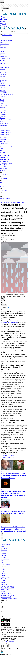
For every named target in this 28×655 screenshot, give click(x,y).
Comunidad (3, 80)
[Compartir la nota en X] (4, 305)
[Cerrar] (25, 29)
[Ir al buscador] (2, 11)
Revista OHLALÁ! (4, 156)
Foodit (3, 21)
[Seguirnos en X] (2, 607)
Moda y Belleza (4, 123)
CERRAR (2, 1)
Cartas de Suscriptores (6, 94)
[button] (14, 113)
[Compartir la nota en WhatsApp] (4, 300)
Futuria (2, 51)
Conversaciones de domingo (8, 147)
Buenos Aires (3, 73)
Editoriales (3, 91)
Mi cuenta (4, 26)
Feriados (2, 118)
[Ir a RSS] (2, 617)
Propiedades (3, 56)
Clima (1, 42)
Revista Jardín (4, 165)
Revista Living (4, 161)
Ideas (1, 150)
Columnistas (3, 93)
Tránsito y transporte (6, 40)
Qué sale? (2, 129)
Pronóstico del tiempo (9, 335)
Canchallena (3, 105)
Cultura (2, 78)
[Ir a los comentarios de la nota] (4, 298)
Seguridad (3, 74)
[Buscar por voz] (25, 31)
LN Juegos (3, 111)
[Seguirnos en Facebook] (2, 603)
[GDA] (5, 647)
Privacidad (11, 642)
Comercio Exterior (5, 58)
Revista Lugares (4, 159)
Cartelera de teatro (5, 132)
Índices (2, 62)
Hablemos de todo (5, 85)
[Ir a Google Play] (5, 622)
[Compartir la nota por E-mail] (6, 305)
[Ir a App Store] (5, 625)
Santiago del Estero (18, 202)
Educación (3, 76)
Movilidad (3, 60)
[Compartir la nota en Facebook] (2, 305)
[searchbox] (13, 32)
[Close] (2, 533)
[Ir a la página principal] (14, 15)
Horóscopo (3, 116)
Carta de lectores (5, 145)
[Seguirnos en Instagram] (2, 612)
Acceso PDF (3, 138)
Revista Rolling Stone (6, 163)
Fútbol (2, 100)
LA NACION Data (4, 44)
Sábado (2, 148)
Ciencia (2, 83)
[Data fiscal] (2, 652)
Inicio (3, 17)
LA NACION (4, 202)
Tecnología (3, 114)
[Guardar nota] (2, 298)
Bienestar (2, 82)
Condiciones (4, 642)
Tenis (1, 103)
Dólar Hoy (3, 53)
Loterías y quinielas (5, 120)
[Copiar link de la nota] (2, 303)
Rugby (2, 102)
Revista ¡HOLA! (4, 157)
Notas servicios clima (9, 457)
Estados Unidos (4, 67)
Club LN (4, 24)
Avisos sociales (4, 143)
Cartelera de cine (5, 130)
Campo (2, 55)
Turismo (2, 112)
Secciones (4, 19)
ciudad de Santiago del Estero (9, 322)
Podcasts (2, 121)
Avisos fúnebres (4, 141)
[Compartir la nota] (2, 300)
